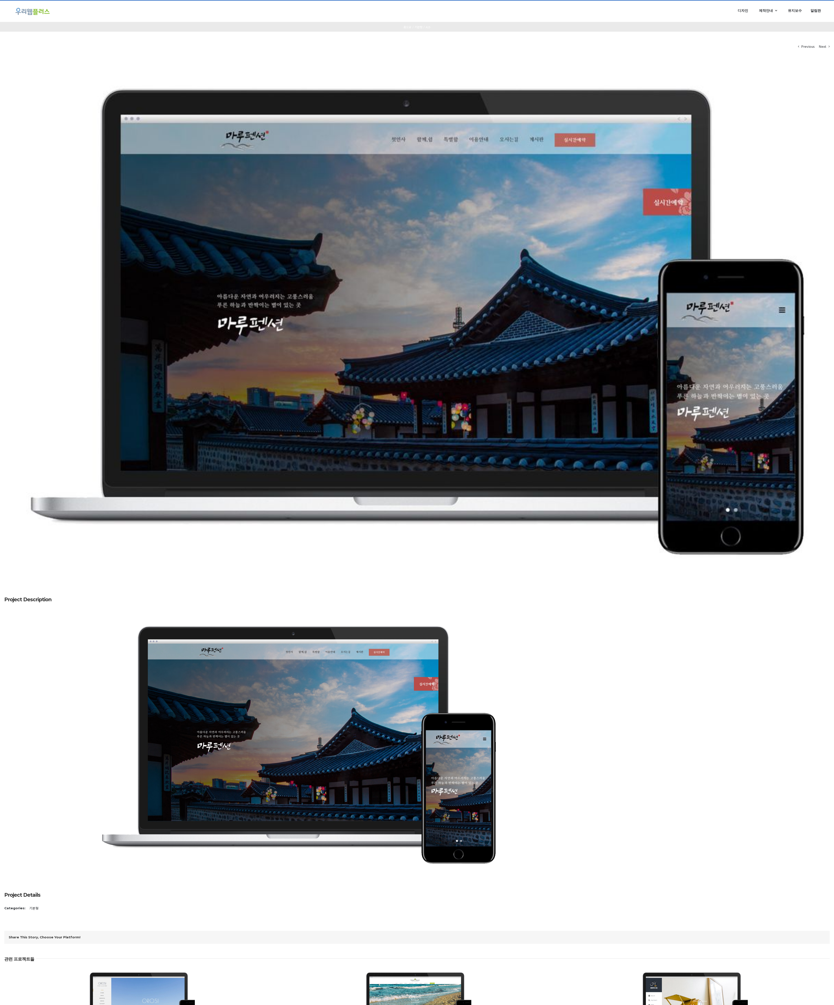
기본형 (33, 908)
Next (822, 46)
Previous (808, 46)
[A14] (299, 616)
